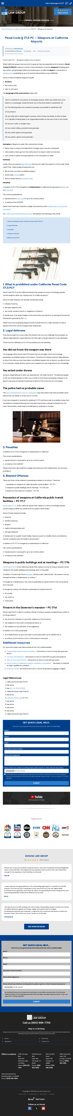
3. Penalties (10, 230)
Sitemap (51, 1094)
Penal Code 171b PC (10, 567)
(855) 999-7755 (40, 1022)
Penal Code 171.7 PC (10, 506)
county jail (20, 199)
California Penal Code (22, 29)
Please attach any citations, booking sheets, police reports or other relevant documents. (34, 768)
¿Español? (8, 1041)
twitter (36, 1108)
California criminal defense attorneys (19, 214)
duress (16, 175)
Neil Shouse (18, 49)
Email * (6, 743)
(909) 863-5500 (12, 1078)
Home (7, 1038)
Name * (6, 730)
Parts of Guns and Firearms (16, 660)
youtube (43, 1108)
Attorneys (45, 1038)
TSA (25, 318)
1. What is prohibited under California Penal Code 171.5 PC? (25, 221)
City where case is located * (13, 749)
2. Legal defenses (12, 225)
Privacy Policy (33, 1094)
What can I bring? (13, 669)
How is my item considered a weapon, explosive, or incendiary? (29, 663)
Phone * (6, 736)
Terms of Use (22, 1094)
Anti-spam (43, 1094)
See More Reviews (36, 926)
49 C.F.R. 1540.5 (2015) (17, 688)
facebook (29, 1108)
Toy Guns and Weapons (15, 657)
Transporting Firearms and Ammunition (21, 651)
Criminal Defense (7, 29)
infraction (8, 190)
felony (64, 187)
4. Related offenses (13, 234)
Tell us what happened (12, 755)
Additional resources (13, 238)
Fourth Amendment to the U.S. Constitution (21, 393)
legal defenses (26, 164)
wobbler (30, 574)
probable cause (27, 179)
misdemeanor (8, 73)
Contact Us (45, 1041)
